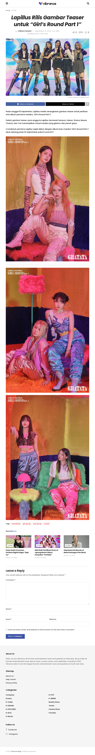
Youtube (52, 713)
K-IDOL (9, 713)
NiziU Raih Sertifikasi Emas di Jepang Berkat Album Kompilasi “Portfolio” (46, 552)
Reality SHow (54, 702)
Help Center (11, 679)
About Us (10, 676)
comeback (16, 524)
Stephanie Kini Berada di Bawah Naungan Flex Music (75, 551)
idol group (37, 524)
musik (46, 524)
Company (10, 695)
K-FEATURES (11, 709)
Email (9, 619)
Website (52, 619)
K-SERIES (52, 698)
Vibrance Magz (16, 751)
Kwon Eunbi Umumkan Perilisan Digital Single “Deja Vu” (17, 552)
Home (8, 10)
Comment (11, 580)
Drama (9, 698)
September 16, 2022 (43, 31)
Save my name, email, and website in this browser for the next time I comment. (41, 630)
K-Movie (9, 716)
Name (9, 609)
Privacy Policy (11, 683)
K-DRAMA (10, 705)
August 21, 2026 (11, 558)
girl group (27, 524)
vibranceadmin (25, 31)
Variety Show (54, 709)
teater (51, 705)
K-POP (14, 10)
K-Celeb (9, 702)
